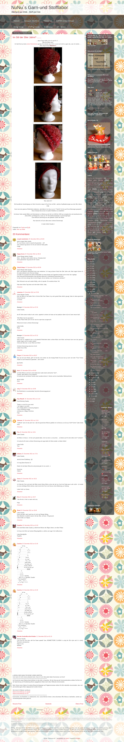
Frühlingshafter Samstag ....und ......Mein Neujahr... (99, 296)
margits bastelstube (22, 239)
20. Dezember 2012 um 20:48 (29, 510)
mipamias (20, 292)
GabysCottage (21, 267)
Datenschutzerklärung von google (21, 692)
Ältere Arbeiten (97, 182)
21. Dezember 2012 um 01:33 (44, 636)
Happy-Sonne (21, 254)
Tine (18, 432)
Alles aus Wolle (21, 229)
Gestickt (90, 199)
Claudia (100, 90)
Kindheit (109, 204)
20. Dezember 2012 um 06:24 (33, 254)
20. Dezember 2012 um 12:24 (30, 420)
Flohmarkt (90, 192)
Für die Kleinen (108, 192)
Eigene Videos (108, 189)
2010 (91, 401)
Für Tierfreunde (96, 195)
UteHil (67, 738)
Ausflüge (104, 183)
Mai (92, 387)
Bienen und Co (94, 185)
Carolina (19, 543)
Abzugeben (99, 178)
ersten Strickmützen (32, 44)
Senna (19, 478)
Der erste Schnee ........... (97, 354)
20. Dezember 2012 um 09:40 (28, 370)
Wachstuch (110, 229)
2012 (91, 291)
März (92, 391)
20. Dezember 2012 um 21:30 (30, 543)
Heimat (92, 200)
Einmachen (94, 191)
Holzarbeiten (101, 202)
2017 (91, 280)
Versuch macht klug (92, 229)
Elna (18, 497)
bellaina (19, 453)
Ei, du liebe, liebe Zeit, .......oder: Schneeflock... (99, 351)
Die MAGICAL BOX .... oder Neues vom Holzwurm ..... (98, 367)
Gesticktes (100, 199)
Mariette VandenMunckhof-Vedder (26, 636)
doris (18, 370)
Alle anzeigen (110, 500)
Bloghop (92, 187)
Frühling (96, 192)
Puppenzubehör (101, 216)
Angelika (19, 525)
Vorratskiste (102, 229)
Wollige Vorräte (18, 27)
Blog (102, 185)
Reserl (19, 510)
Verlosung (107, 228)
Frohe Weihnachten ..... (97, 305)
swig (18, 388)
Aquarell (111, 182)
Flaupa (19, 355)
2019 (91, 275)
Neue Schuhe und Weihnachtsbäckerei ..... (98, 300)
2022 (91, 268)
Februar (93, 393)
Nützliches (101, 214)
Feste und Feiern (105, 191)
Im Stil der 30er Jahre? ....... (98, 315)
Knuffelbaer (98, 205)
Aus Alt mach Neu (94, 183)
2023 (91, 266)
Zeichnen (109, 232)
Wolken (98, 232)
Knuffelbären (48, 27)
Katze (101, 204)
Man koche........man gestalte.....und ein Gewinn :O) (99, 361)
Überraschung (104, 226)
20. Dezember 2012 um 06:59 (33, 267)
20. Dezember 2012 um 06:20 (36, 239)
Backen (111, 183)
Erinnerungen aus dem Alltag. (106, 487)
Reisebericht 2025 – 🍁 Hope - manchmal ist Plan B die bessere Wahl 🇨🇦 (106, 471)
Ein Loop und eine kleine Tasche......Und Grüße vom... (99, 357)
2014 (91, 287)
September (94, 377)
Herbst (101, 200)
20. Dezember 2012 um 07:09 (31, 292)
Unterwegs (90, 228)
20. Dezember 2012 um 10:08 (28, 388)
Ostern (111, 213)
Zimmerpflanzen (92, 234)
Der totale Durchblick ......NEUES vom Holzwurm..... (99, 332)
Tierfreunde (93, 226)
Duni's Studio (105, 449)
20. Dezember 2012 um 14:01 (28, 432)
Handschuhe (109, 199)
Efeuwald (104, 419)
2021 (91, 271)
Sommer (90, 220)
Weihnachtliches (95, 231)
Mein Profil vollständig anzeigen (96, 108)
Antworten (19, 248)
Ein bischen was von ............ (98, 364)
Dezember (94, 293)
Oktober (93, 375)
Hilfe (109, 200)
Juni (92, 384)
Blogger (78, 738)
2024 (91, 264)
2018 (91, 277)
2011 (91, 399)
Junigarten (104, 461)
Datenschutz (48, 21)
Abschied (90, 178)
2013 (91, 289)
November (94, 373)
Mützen (108, 211)
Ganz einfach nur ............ (97, 303)
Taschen (110, 223)
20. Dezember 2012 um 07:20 (30, 307)
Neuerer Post (17, 704)
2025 (91, 261)
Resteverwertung (92, 218)
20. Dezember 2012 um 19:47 (28, 497)
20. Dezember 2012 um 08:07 (29, 355)
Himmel (90, 202)
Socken (106, 218)
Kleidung (90, 205)
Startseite (17, 21)
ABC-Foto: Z (105, 496)
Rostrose (104, 466)
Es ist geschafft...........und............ (99, 312)
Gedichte (97, 197)
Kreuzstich (107, 205)
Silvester (100, 218)
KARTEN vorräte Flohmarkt (65, 21)
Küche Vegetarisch (100, 207)
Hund (111, 202)
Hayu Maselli (20, 398)
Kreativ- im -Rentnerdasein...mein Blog (106, 412)
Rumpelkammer (106, 460)
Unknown (19, 420)
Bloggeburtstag (109, 185)
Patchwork (92, 215)
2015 (91, 284)
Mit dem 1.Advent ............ (98, 370)
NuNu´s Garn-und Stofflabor (39, 7)
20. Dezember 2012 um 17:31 (30, 453)
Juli (92, 382)
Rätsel (109, 216)
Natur (90, 214)
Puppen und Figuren (106, 215)
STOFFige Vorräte (34, 27)
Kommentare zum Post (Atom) (51, 709)
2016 (91, 282)
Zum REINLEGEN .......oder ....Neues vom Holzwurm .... (99, 318)
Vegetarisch (98, 228)
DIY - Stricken (61, 27)
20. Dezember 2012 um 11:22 (32, 398)
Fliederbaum (105, 479)
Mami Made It (105, 494)
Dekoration (98, 187)
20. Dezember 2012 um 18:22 (29, 478)
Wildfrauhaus (105, 489)
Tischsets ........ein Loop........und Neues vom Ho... (99, 336)
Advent (108, 178)
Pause (97, 215)
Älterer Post (79, 704)
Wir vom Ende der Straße (106, 432)
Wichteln (108, 230)
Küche (90, 207)
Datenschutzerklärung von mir (20, 693)
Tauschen (93, 224)
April (92, 389)
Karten (92, 204)
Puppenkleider (91, 216)
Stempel (104, 222)
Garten (110, 195)
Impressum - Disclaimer (31, 21)
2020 (91, 273)
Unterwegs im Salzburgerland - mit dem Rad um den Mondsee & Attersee (106, 424)
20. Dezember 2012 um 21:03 (30, 525)
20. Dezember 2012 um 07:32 (30, 335)
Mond (101, 211)
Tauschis (100, 224)
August (93, 380)
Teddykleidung (109, 224)
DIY (99, 189)
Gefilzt (109, 197)
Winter (90, 232)
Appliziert (104, 182)
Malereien (95, 209)
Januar (93, 396)
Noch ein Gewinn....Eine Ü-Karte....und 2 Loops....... (98, 325)
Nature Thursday (106, 414)
